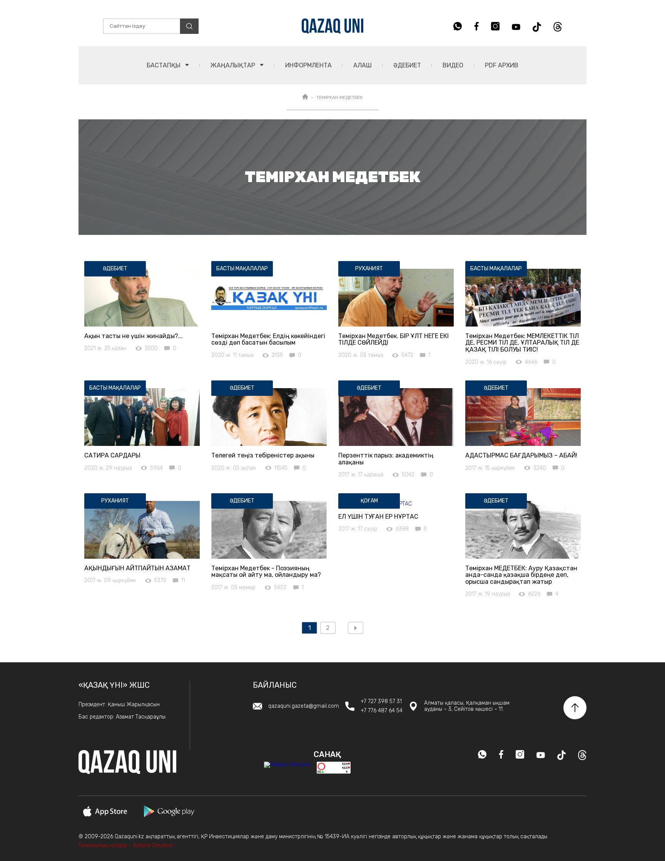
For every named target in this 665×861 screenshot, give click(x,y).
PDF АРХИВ (501, 65)
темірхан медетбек (339, 97)
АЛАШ (362, 65)
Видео (453, 65)
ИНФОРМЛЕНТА (308, 65)
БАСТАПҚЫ (164, 65)
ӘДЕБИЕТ (407, 65)
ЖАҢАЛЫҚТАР (234, 65)
